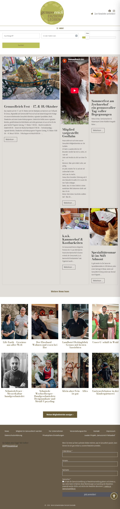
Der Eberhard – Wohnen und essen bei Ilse (44, 345)
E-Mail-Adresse (67, 451)
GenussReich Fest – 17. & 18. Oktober (31, 106)
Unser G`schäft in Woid (105, 342)
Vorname (65, 460)
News (7, 431)
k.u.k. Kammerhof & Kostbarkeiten (72, 239)
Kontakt (96, 431)
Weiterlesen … (11, 139)
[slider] (87, 37)
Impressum (110, 431)
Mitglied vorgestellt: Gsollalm (70, 133)
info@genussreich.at (10, 445)
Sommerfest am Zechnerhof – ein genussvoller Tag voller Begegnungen (103, 107)
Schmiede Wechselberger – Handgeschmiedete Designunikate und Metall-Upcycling (45, 396)
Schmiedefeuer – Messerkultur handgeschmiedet (14, 393)
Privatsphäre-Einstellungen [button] (53, 435)
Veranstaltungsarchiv (78, 431)
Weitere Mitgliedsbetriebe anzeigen (60, 414)
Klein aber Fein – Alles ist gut (75, 392)
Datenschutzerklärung (13, 435)
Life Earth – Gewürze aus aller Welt (14, 343)
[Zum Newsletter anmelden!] (103, 13)
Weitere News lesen (60, 291)
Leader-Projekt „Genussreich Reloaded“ (99, 435)
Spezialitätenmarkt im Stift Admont (104, 256)
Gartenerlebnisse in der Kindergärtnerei (105, 392)
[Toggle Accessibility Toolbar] (114, 496)
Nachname (65, 470)
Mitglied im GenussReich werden (29, 431)
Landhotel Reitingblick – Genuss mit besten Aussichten (75, 345)
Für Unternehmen (56, 431)
